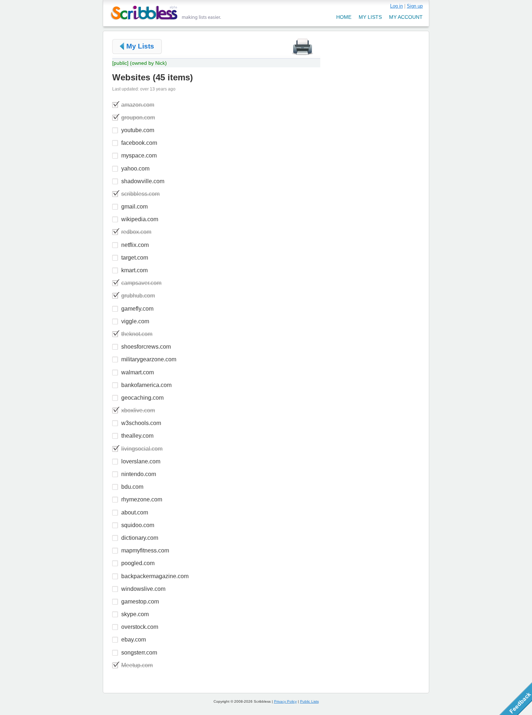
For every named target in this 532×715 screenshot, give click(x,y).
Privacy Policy (285, 701)
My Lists (140, 46)
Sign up (415, 6)
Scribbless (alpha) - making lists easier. (166, 13)
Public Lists (309, 701)
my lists (370, 17)
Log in (396, 6)
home (343, 17)
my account (406, 17)
